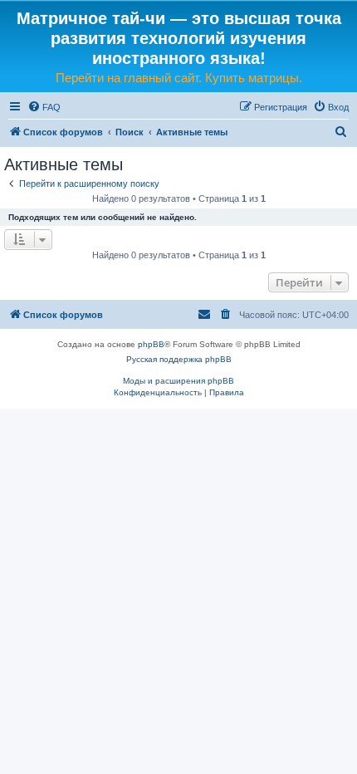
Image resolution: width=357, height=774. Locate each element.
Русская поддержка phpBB (179, 359)
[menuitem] (44, 107)
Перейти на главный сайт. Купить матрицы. (179, 77)
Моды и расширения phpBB (178, 380)
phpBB (151, 344)
